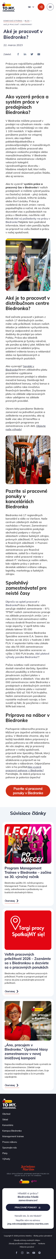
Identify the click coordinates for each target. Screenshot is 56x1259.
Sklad (5, 1119)
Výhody (6, 1158)
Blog (27, 21)
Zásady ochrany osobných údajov (27, 1240)
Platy (5, 1153)
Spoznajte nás (9, 1147)
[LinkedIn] (25, 54)
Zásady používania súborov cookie (22, 1243)
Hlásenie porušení (27, 1247)
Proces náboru (9, 1141)
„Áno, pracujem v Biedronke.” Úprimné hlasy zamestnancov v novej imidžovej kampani (26, 1051)
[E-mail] (38, 54)
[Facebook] (18, 54)
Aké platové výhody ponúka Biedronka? (27, 655)
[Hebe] (34, 1181)
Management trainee (13, 1136)
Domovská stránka (12, 21)
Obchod (6, 1113)
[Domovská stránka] (9, 1103)
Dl (7, 601)
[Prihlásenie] (41, 6)
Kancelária (7, 1124)
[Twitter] (32, 54)
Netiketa (41, 1243)
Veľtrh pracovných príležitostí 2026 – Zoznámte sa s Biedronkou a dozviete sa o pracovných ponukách (28, 960)
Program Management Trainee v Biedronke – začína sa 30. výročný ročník (28, 872)
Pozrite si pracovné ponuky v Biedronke (28, 790)
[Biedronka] (24, 1181)
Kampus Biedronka (12, 1130)
